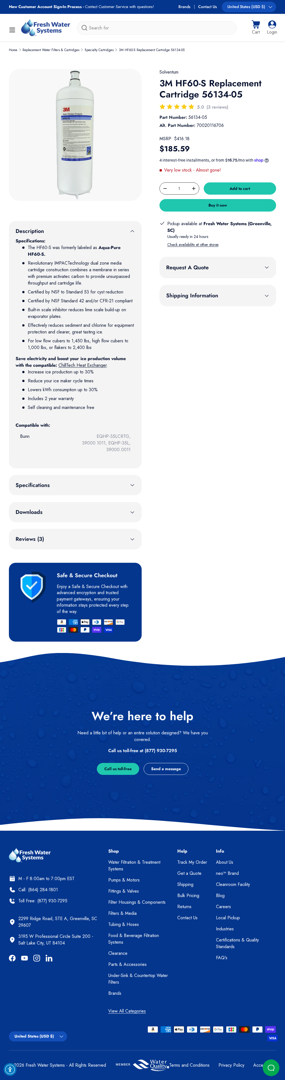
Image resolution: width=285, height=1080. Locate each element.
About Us (224, 862)
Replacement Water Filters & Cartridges (51, 49)
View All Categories (127, 1011)
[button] (256, 27)
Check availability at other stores (192, 244)
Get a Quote (189, 873)
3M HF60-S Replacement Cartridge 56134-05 (152, 49)
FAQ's (221, 958)
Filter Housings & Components (137, 902)
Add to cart (240, 188)
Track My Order (192, 862)
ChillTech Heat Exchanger (82, 365)
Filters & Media (122, 913)
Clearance (117, 953)
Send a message (166, 769)
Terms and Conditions (189, 1065)
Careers (223, 906)
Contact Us (207, 6)
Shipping (185, 884)
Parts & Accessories (127, 964)
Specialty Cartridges (99, 49)
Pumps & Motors (124, 880)
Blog (220, 895)
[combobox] (156, 28)
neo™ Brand (227, 873)
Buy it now (217, 205)
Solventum (168, 72)
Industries (225, 929)
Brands (184, 6)
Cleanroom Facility (233, 884)
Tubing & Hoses (123, 924)
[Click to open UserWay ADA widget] (10, 1069)
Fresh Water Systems (45, 1065)
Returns (184, 906)
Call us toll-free (118, 769)
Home (13, 49)
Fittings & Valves (123, 891)
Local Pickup (228, 918)
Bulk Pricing (188, 895)
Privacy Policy (231, 1065)
